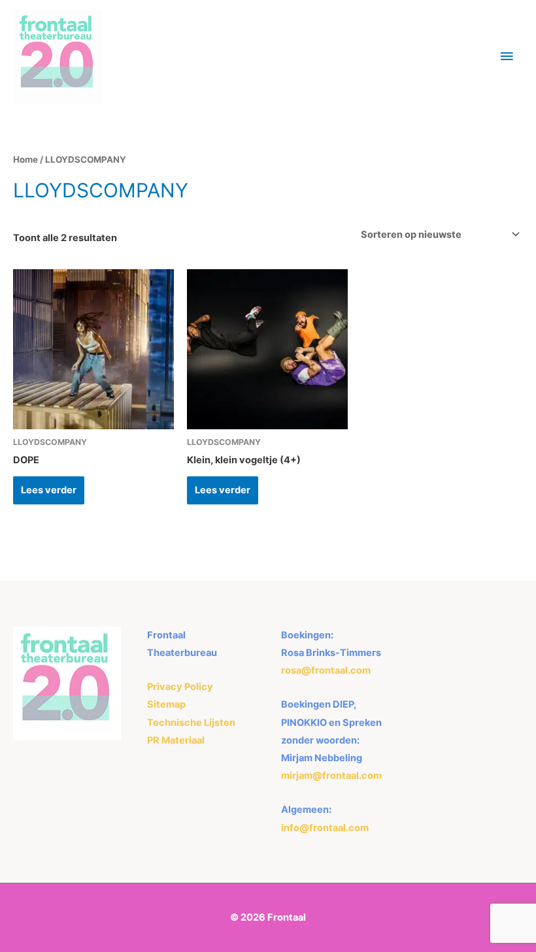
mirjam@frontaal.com (331, 775)
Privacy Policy (180, 687)
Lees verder (48, 490)
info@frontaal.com (325, 828)
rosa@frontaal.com (326, 670)
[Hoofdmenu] (506, 57)
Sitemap (166, 704)
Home (25, 159)
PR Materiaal (176, 740)
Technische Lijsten (191, 723)
